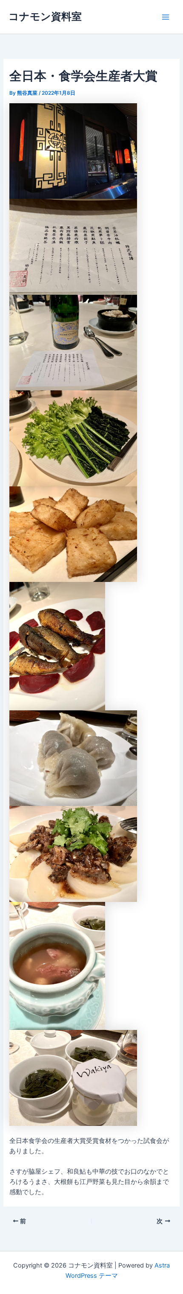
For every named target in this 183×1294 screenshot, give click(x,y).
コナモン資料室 (45, 16)
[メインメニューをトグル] (165, 17)
